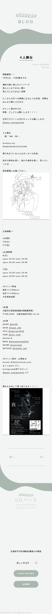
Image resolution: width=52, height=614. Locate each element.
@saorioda (16, 345)
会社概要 (26, 584)
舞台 (48, 67)
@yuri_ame (15, 335)
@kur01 (14, 324)
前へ (11, 457)
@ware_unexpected (13, 122)
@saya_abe (15, 328)
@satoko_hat (20, 348)
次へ (42, 457)
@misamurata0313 (19, 342)
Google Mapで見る (26, 573)
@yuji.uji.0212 (16, 331)
